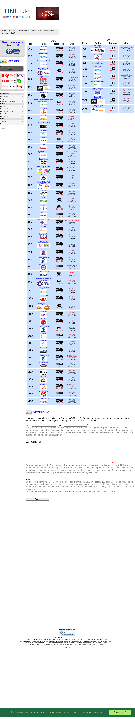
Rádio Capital (43, 53)
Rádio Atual (43, 198)
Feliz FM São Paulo (43, 166)
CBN (43, 144)
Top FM (43, 319)
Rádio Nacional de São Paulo (43, 100)
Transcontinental (43, 355)
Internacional (4, 124)
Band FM (43, 227)
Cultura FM (43, 333)
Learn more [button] (98, 712)
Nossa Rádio (97, 47)
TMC (43, 288)
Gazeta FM (43, 108)
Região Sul (3, 106)
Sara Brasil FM (43, 304)
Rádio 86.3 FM (43, 92)
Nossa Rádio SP (97, 45)
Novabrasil (43, 130)
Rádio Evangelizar (44, 85)
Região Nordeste (5, 114)
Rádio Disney (43, 159)
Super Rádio (43, 77)
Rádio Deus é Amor (43, 242)
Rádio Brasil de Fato (43, 264)
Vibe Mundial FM (43, 219)
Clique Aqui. (111, 641)
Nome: (29, 425)
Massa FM (44, 183)
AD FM (43, 115)
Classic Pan (43, 46)
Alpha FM (43, 311)
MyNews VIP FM (43, 152)
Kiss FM (43, 175)
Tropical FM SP (44, 398)
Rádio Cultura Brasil (43, 61)
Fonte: (80, 485)
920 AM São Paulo (97, 63)
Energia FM (43, 250)
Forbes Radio (43, 369)
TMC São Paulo (44, 287)
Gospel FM (43, 137)
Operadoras (4, 96)
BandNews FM (43, 234)
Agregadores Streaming (7, 101)
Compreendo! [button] (120, 712)
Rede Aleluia (43, 69)
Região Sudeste (5, 109)
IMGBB (72, 491)
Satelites (3, 121)
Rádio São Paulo (43, 68)
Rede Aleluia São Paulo (43, 279)
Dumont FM (43, 348)
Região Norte (4, 116)
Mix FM (43, 377)
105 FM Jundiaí (44, 362)
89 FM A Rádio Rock (43, 123)
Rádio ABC (43, 84)
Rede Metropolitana (97, 74)
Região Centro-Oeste (7, 111)
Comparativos (4, 99)
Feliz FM (43, 167)
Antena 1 (43, 205)
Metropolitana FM (43, 257)
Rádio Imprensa (44, 326)
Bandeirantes (43, 391)
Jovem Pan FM (43, 296)
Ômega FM (43, 384)
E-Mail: (60, 425)
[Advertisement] (97, 18)
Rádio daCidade (44, 271)
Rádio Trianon (97, 54)
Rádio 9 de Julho (97, 105)
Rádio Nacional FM (43, 101)
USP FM (43, 190)
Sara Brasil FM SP (43, 303)
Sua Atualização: (33, 442)
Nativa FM (43, 212)
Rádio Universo (98, 88)
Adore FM (43, 241)
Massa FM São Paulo (43, 182)
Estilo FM (44, 340)
